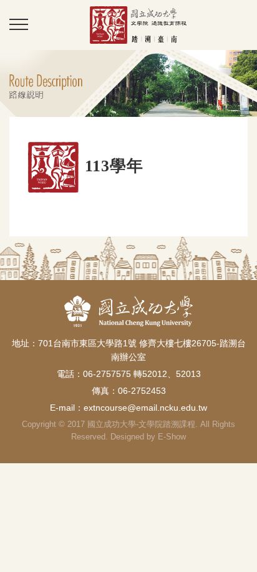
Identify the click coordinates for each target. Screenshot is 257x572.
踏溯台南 (137, 24)
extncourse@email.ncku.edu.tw (145, 408)
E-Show (172, 436)
